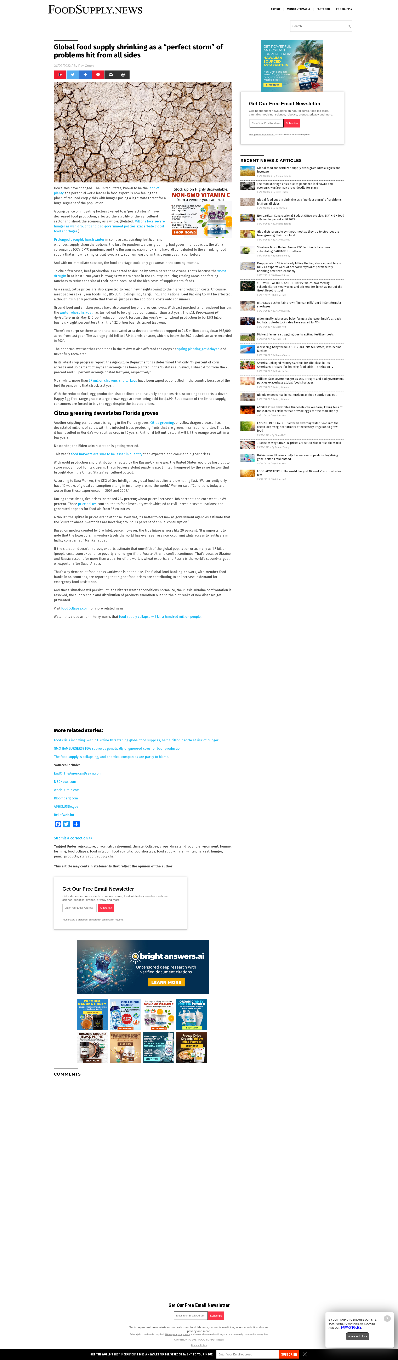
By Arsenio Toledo (282, 176)
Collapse (151, 846)
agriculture (86, 846)
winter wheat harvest (76, 312)
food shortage (144, 851)
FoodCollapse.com (75, 608)
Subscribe (289, 1354)
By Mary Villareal (281, 239)
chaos (101, 846)
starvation (87, 856)
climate (138, 846)
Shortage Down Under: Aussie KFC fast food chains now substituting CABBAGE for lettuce (293, 249)
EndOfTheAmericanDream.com (77, 773)
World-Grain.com (67, 790)
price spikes (87, 504)
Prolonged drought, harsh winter (79, 240)
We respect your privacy (177, 1334)
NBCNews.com (65, 782)
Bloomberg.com (66, 798)
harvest (274, 9)
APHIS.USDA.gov (66, 807)
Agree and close (357, 1336)
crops (164, 846)
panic (58, 856)
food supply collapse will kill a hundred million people (160, 617)
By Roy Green (280, 208)
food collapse (78, 851)
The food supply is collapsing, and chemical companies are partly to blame (111, 757)
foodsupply (344, 9)
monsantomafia (298, 9)
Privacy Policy (199, 1345)
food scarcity (122, 851)
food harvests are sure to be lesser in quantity (106, 454)
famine (225, 846)
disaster (176, 846)
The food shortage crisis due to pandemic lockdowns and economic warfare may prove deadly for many (295, 185)
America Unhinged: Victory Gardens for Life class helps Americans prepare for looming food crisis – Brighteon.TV (295, 364)
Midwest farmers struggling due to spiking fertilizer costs (295, 334)
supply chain (106, 856)
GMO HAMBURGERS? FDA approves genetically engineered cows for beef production (118, 748)
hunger (216, 851)
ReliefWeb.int (64, 815)
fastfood (323, 9)
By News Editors (280, 275)
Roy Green (86, 66)
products (71, 856)
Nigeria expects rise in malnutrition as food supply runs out (296, 395)
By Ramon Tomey (281, 255)
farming (60, 851)
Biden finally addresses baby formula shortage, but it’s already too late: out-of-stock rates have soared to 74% (299, 320)
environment (208, 846)
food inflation (100, 851)
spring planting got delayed (198, 349)
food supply (166, 851)
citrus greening (119, 846)
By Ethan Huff (279, 295)
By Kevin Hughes (281, 371)
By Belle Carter (280, 192)
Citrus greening (162, 423)
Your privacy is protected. (75, 919)
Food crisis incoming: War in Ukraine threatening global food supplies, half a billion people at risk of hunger (136, 740)
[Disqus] (143, 1132)
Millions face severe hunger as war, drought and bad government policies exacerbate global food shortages (109, 226)
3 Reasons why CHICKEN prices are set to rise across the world (299, 443)
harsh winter (186, 851)
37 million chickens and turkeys (113, 380)
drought (190, 846)
